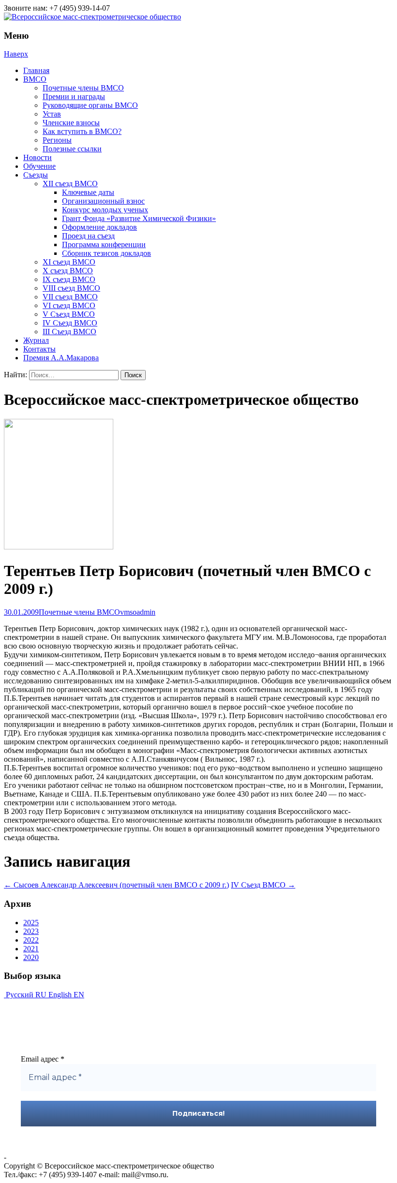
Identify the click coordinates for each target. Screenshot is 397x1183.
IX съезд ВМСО (69, 279)
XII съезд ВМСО (70, 183)
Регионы (57, 140)
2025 (31, 922)
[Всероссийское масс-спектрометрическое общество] (92, 17)
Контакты (39, 349)
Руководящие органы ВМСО (90, 105)
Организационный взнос (103, 201)
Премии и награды (74, 96)
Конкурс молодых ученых (105, 210)
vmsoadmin (137, 612)
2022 (31, 940)
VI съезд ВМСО (69, 305)
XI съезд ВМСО (69, 262)
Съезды (35, 175)
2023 (31, 931)
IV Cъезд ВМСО (70, 323)
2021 (31, 949)
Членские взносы (71, 122)
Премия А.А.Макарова (61, 358)
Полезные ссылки (72, 149)
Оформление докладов (99, 227)
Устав (52, 114)
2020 (31, 957)
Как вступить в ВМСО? (82, 131)
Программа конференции (104, 244)
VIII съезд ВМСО (71, 288)
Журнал (36, 340)
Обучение (39, 166)
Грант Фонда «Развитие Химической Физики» (139, 218)
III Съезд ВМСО (69, 331)
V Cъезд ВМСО (69, 314)
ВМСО (34, 79)
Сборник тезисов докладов (106, 253)
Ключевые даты (88, 192)
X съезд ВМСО (68, 270)
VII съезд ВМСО (70, 297)
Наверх (16, 54)
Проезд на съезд (88, 236)
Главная (36, 70)
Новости (37, 157)
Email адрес (42, 1059)
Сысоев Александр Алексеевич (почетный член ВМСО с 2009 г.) (116, 885)
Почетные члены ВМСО (83, 88)
